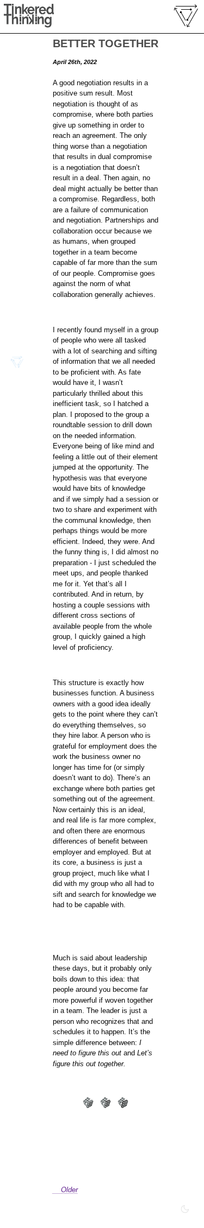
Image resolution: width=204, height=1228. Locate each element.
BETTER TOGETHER (105, 43)
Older (69, 1190)
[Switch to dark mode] (185, 1209)
